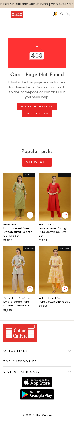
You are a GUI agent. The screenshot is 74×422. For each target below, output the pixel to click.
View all (37, 162)
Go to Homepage (37, 106)
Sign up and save (21, 372)
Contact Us (37, 113)
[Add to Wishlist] (30, 215)
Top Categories (20, 361)
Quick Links (15, 351)
